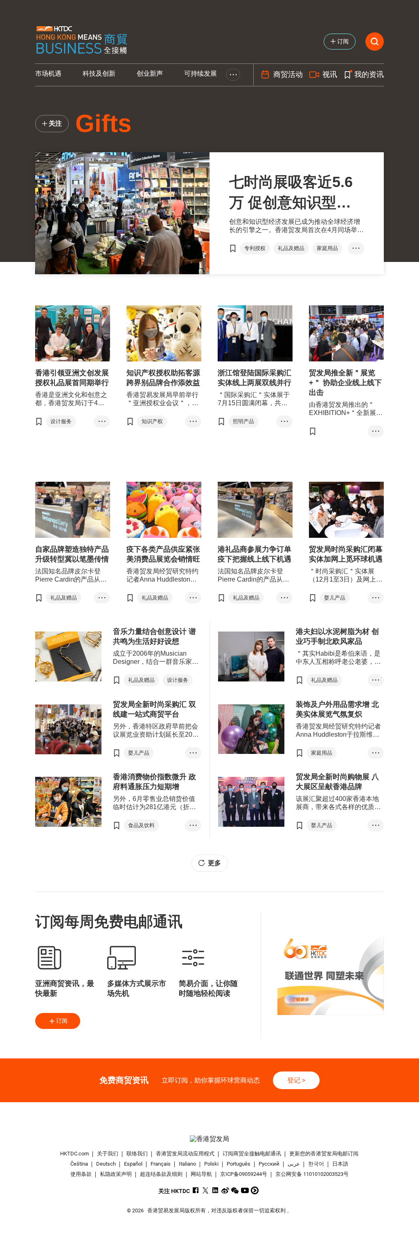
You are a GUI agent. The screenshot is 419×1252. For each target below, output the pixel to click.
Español (133, 1164)
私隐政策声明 (116, 1174)
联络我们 (137, 1153)
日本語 (340, 1164)
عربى (294, 1164)
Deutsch (106, 1164)
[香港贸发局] (210, 1139)
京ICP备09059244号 (243, 1174)
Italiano (187, 1164)
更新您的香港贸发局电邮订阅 (323, 1153)
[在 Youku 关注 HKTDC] (255, 1190)
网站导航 (201, 1174)
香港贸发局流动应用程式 (185, 1153)
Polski (211, 1164)
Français (161, 1164)
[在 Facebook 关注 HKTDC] (196, 1190)
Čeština (79, 1164)
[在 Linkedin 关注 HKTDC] (215, 1190)
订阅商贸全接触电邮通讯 (252, 1153)
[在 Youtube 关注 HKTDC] (245, 1190)
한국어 (316, 1164)
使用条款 (81, 1174)
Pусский (269, 1164)
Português (238, 1164)
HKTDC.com (74, 1153)
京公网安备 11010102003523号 (312, 1174)
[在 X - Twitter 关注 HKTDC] (206, 1190)
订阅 (62, 1020)
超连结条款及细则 (161, 1174)
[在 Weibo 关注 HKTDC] (225, 1190)
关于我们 (107, 1153)
